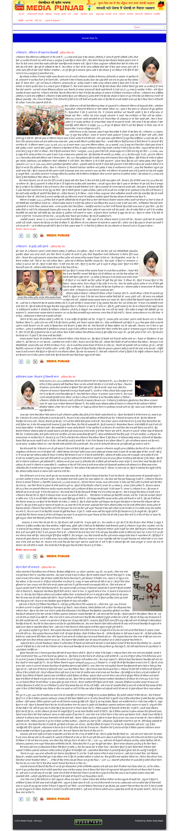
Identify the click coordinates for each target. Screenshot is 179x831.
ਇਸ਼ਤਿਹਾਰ (148, 14)
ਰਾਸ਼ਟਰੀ (57, 14)
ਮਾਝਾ (69, 14)
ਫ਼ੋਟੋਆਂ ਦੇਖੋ (138, 14)
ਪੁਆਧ (91, 14)
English (100, 14)
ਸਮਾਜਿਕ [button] (130, 14)
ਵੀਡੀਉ (20, 21)
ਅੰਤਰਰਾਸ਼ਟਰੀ (31, 14)
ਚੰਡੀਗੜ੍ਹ (48, 14)
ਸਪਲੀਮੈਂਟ (157, 14)
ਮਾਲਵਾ (76, 14)
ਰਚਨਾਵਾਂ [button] (122, 14)
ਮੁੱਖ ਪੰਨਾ (22, 14)
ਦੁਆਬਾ (63, 14)
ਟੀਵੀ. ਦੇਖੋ (38, 21)
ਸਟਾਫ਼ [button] (115, 14)
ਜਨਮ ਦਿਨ (29, 21)
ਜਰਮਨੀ (40, 14)
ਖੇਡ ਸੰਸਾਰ (84, 14)
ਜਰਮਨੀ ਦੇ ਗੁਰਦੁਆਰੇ (51, 21)
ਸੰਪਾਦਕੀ (108, 14)
